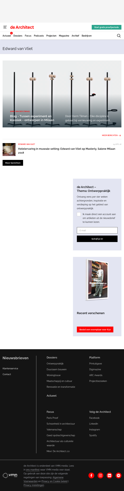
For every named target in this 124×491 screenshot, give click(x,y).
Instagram (94, 429)
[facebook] (91, 475)
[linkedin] (109, 475)
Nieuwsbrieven (15, 358)
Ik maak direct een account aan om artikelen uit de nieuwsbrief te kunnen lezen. (99, 218)
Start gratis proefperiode (106, 27)
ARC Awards (95, 375)
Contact (7, 374)
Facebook (94, 418)
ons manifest (33, 469)
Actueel (52, 395)
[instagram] (100, 475)
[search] (118, 36)
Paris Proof (52, 418)
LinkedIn (93, 423)
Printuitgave (95, 363)
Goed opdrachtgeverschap (61, 435)
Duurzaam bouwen (57, 369)
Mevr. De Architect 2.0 (58, 451)
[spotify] (118, 475)
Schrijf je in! (97, 239)
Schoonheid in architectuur (61, 423)
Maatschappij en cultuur (59, 381)
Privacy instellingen (34, 485)
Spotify (93, 435)
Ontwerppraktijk (55, 363)
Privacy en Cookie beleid (54, 481)
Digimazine (95, 369)
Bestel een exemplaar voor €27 (95, 329)
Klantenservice (10, 368)
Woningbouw (54, 375)
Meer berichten (110, 135)
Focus (50, 411)
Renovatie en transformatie (61, 387)
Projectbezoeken (98, 381)
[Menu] (5, 27)
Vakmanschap (54, 429)
